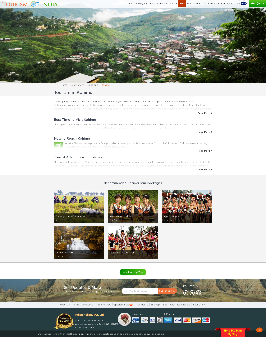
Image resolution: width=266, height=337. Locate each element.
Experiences (193, 3)
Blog (165, 304)
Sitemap (155, 304)
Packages (141, 3)
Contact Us (142, 304)
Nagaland (93, 85)
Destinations (77, 85)
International (155, 3)
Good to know (103, 304)
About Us (65, 304)
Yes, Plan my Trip (133, 272)
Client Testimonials (180, 304)
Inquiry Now (199, 304)
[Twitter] (192, 293)
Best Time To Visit (229, 3)
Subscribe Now (167, 291)
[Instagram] (198, 293)
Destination (170, 3)
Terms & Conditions (82, 304)
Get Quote (257, 3)
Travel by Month (210, 3)
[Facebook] (185, 293)
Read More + (205, 113)
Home (131, 3)
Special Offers (121, 304)
